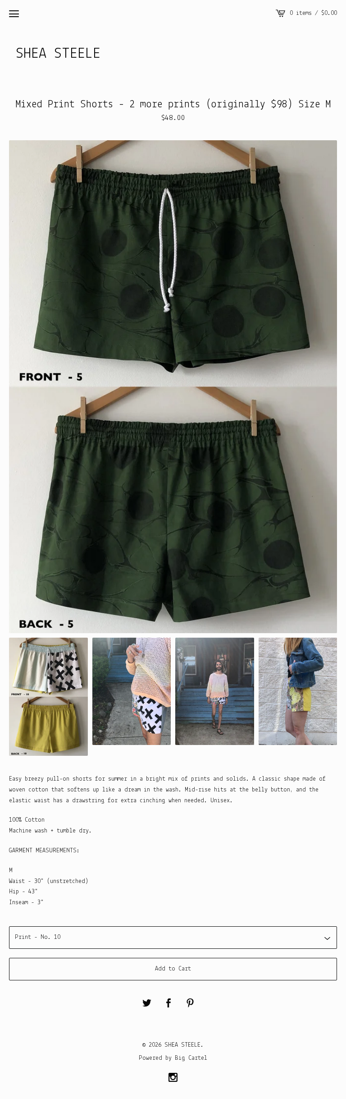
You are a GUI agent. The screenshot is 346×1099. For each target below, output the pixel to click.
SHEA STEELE (58, 54)
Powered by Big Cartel (173, 1058)
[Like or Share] (168, 1003)
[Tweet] (146, 1003)
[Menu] (14, 13)
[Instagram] (173, 1079)
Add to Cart (173, 969)
